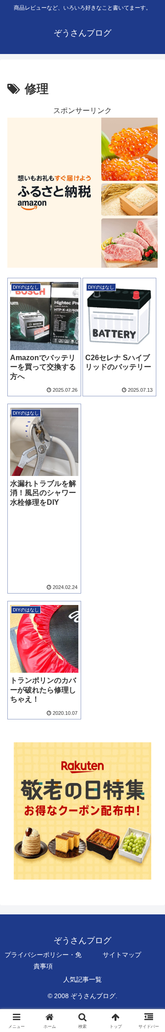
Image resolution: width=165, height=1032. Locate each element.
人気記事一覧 (82, 979)
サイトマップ (122, 954)
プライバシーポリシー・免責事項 (43, 960)
